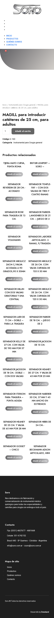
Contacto (11, 30)
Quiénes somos (14, 27)
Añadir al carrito (23, 131)
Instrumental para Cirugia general (22, 104)
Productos (12, 23)
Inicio (9, 20)
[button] (27, 32)
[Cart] (5, 51)
